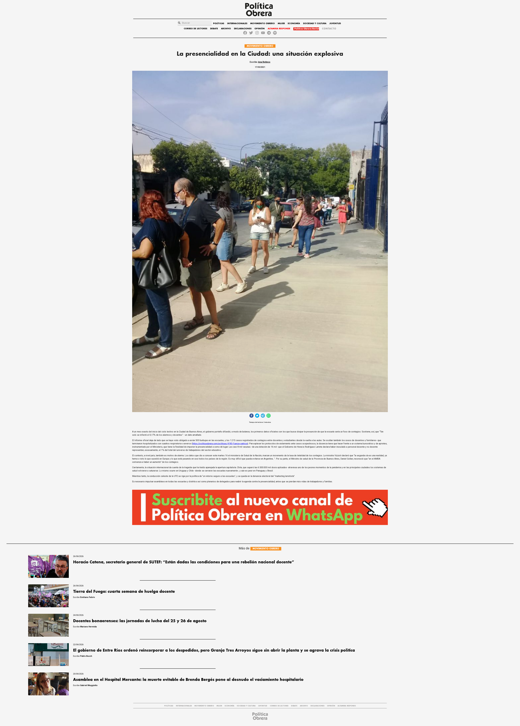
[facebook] (251, 415)
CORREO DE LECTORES (195, 29)
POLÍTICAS (218, 24)
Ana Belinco (264, 62)
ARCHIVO (226, 29)
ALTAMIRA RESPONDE (279, 29)
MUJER (281, 24)
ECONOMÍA (294, 24)
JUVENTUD (335, 24)
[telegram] (263, 415)
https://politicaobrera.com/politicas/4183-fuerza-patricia (220, 443)
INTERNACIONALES (237, 24)
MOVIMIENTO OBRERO (262, 24)
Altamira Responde (347, 706)
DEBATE (214, 29)
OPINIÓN (259, 29)
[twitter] (257, 415)
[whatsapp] (268, 415)
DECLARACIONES (242, 29)
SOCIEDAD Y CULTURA (314, 24)
